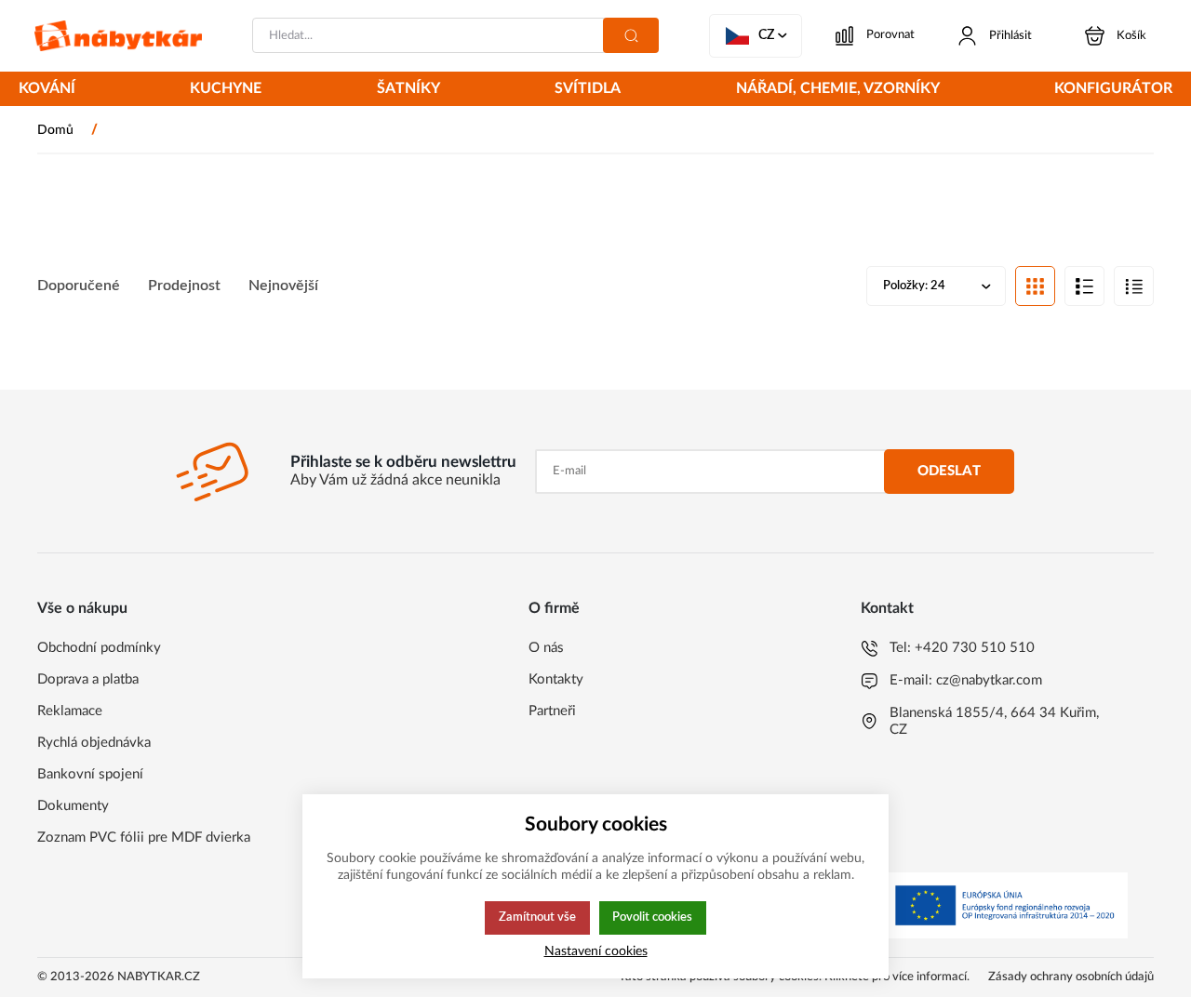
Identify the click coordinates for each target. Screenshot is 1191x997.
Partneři (552, 711)
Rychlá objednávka (94, 743)
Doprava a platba (88, 679)
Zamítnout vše (537, 917)
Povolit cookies (652, 917)
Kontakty (556, 679)
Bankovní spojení (90, 774)
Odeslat (949, 471)
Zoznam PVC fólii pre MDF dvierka (143, 837)
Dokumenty (73, 806)
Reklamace (69, 711)
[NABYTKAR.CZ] (118, 35)
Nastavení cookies (596, 951)
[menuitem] (47, 90)
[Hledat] (631, 35)
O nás (546, 648)
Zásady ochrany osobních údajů (1071, 977)
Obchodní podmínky (99, 648)
